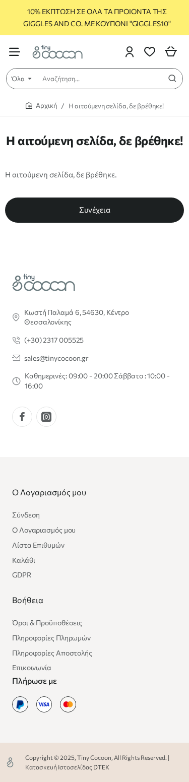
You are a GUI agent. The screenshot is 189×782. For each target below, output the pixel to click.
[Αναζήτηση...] (172, 79)
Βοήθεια (27, 600)
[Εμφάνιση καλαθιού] (171, 51)
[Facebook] (22, 417)
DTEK (101, 766)
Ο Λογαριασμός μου (49, 492)
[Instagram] (46, 417)
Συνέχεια (94, 209)
